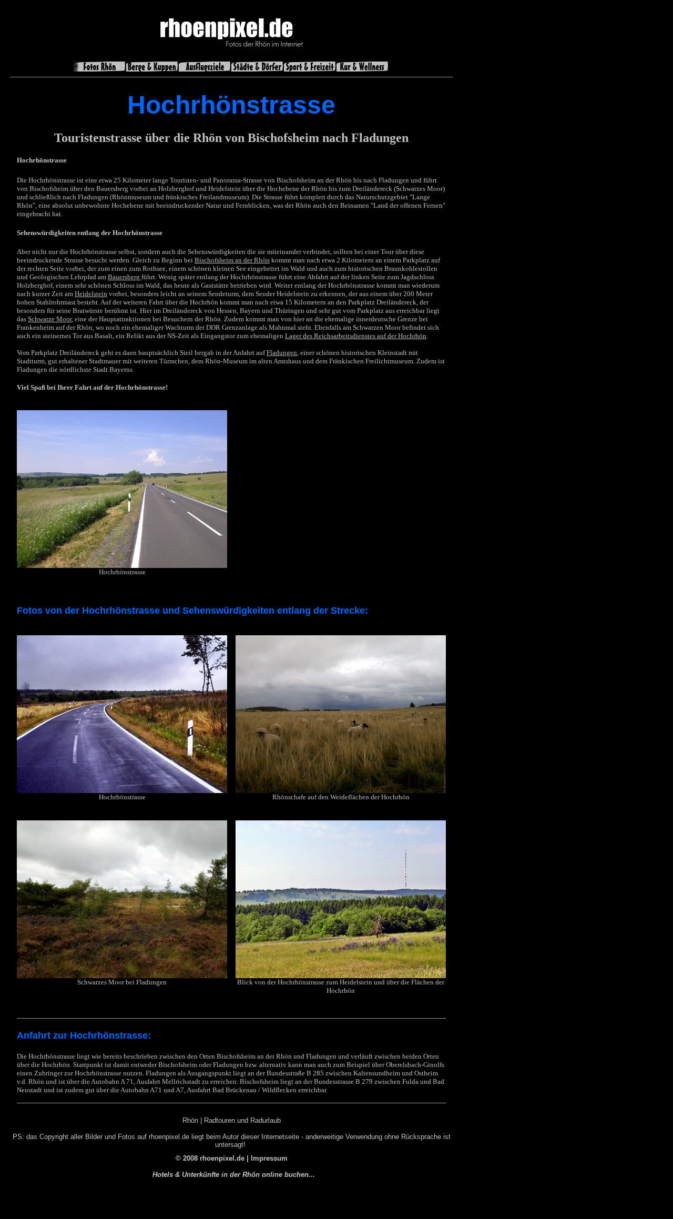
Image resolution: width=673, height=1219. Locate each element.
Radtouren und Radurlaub (242, 1120)
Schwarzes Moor (100, 982)
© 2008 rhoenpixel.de (210, 1158)
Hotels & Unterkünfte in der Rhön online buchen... (233, 1175)
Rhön (190, 1120)
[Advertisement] (501, 182)
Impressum (269, 1158)
